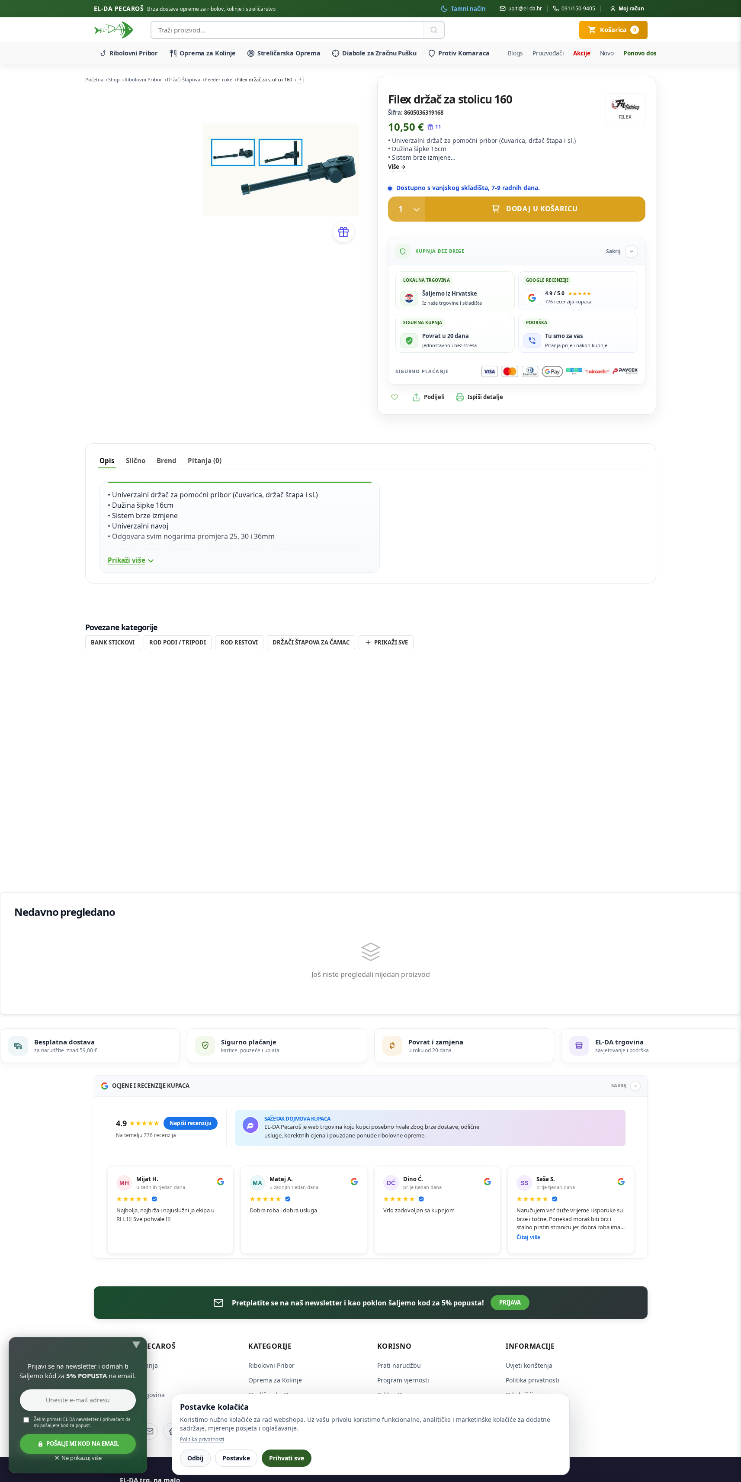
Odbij (195, 1458)
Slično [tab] (135, 460)
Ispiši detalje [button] (485, 397)
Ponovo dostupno (648, 53)
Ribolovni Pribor (133, 53)
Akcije (581, 53)
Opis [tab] (107, 460)
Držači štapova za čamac (311, 642)
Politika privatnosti (532, 1380)
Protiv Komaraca (464, 53)
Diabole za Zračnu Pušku (379, 53)
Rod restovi (239, 642)
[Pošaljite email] (149, 1431)
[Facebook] (171, 1431)
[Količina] (406, 209)
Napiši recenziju (191, 1123)
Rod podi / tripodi (177, 642)
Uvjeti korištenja (529, 1365)
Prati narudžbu (399, 1365)
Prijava (510, 1302)
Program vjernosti (403, 1380)
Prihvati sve (286, 1458)
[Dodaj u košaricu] (516, 209)
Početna (94, 79)
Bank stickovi (113, 642)
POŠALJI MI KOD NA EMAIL (82, 1443)
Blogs (515, 53)
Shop (114, 79)
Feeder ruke (218, 79)
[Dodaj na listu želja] (394, 397)
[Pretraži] (433, 30)
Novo (607, 53)
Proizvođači (548, 53)
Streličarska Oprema (289, 53)
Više (393, 167)
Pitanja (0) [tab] (204, 460)
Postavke (236, 1458)
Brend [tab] (166, 460)
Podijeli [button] (434, 397)
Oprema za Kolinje (208, 53)
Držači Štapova (183, 79)
